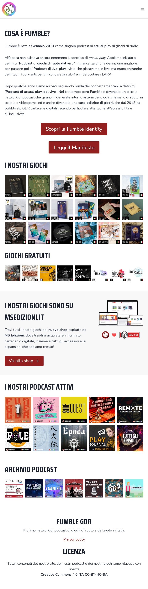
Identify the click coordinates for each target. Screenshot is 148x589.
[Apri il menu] (142, 9)
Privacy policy (74, 539)
